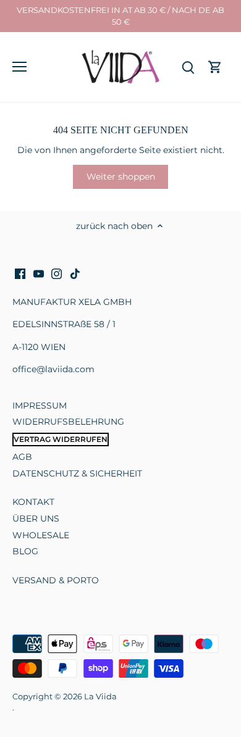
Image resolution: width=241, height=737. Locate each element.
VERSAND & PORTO (55, 580)
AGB (22, 456)
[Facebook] (20, 274)
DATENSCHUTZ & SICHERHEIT (77, 473)
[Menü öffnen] (19, 67)
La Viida (100, 696)
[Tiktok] (75, 274)
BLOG (25, 551)
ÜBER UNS (35, 518)
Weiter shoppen (121, 176)
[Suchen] (187, 67)
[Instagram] (56, 274)
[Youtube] (38, 274)
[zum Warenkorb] (215, 67)
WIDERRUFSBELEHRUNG (68, 421)
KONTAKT (33, 501)
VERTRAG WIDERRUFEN (61, 439)
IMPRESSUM (39, 405)
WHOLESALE (40, 535)
